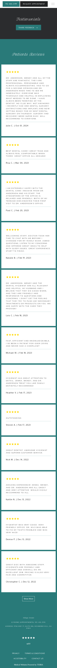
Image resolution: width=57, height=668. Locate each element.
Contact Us (37, 659)
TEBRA (40, 665)
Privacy (15, 653)
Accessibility (20, 659)
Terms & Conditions (35, 653)
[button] (53, 4)
